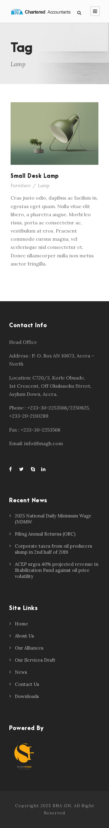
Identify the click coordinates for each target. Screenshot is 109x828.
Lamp (44, 185)
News (21, 672)
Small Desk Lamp (35, 176)
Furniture (21, 185)
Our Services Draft (35, 660)
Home (21, 624)
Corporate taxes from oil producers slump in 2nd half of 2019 (53, 549)
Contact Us (27, 684)
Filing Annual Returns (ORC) (45, 534)
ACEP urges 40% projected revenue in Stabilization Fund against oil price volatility (56, 570)
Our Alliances (29, 648)
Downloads (27, 696)
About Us (24, 636)
